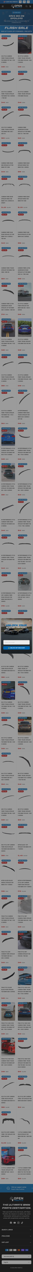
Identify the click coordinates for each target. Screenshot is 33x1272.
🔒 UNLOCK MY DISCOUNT (16, 648)
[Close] (30, 620)
